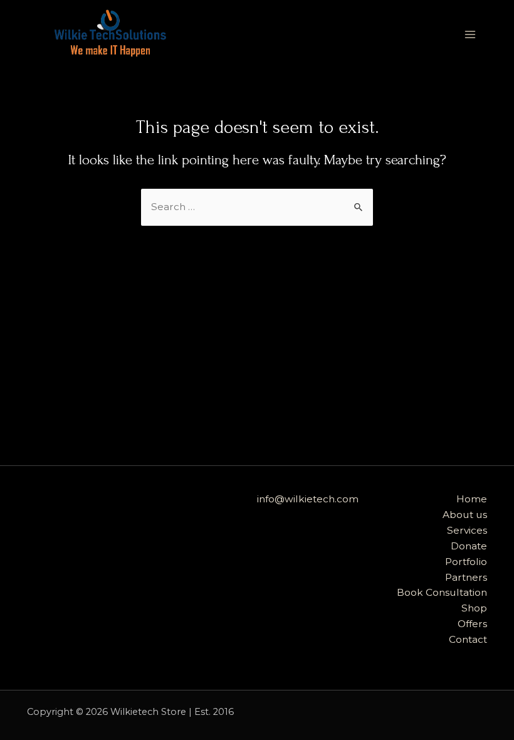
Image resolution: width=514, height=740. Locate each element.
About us (465, 515)
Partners (466, 577)
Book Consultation (442, 592)
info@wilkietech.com (308, 499)
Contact (468, 639)
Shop (474, 608)
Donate (469, 546)
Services (467, 530)
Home (471, 499)
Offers (472, 624)
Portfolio (466, 562)
